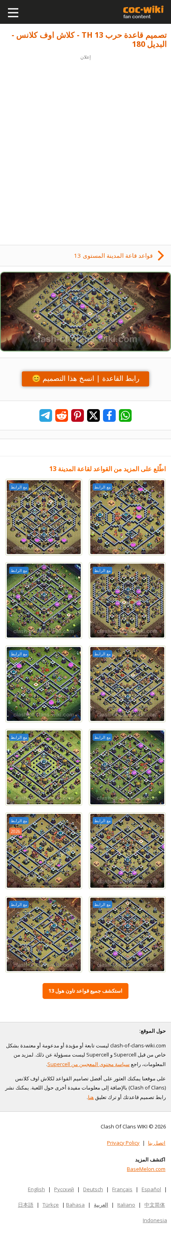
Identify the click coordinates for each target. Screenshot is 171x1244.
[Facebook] (109, 415)
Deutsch (93, 1189)
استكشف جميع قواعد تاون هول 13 (85, 990)
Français (122, 1189)
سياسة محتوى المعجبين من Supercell (88, 1064)
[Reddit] (61, 415)
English (36, 1189)
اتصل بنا (156, 1142)
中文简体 (154, 1204)
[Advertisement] (85, 147)
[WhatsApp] (125, 415)
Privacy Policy (123, 1142)
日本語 (25, 1204)
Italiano (126, 1204)
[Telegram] (45, 415)
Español (151, 1189)
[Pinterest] (77, 415)
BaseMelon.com (146, 1169)
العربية (101, 1204)
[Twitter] (93, 415)
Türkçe (51, 1204)
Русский (64, 1189)
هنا (91, 1097)
